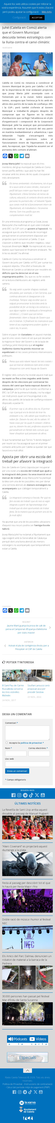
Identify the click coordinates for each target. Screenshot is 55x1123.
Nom (8, 748)
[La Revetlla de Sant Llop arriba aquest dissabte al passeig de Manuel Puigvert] (27, 828)
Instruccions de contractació (38, 1084)
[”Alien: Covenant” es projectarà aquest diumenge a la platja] (27, 864)
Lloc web (9, 758)
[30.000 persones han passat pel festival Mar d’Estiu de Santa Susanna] (27, 1014)
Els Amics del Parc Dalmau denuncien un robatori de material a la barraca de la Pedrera (26, 959)
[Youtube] (42, 795)
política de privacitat (32, 742)
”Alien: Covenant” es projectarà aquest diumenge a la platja (24, 848)
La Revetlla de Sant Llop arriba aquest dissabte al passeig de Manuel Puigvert (25, 811)
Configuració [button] (19, 17)
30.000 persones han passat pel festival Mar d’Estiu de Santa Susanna (25, 998)
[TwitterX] (37, 795)
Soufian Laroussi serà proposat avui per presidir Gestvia (38, 688)
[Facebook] (13, 795)
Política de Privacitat (12, 1084)
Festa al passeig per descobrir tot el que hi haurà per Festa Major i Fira (26, 884)
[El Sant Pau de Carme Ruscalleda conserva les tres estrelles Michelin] (14, 675)
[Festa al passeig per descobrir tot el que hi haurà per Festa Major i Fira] (27, 901)
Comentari (11, 722)
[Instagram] (19, 795)
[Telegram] (25, 795)
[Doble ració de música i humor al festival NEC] (27, 937)
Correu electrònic (38, 748)
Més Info (47, 11)
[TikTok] (31, 795)
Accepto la (26, 742)
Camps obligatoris (15, 779)
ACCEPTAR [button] (37, 17)
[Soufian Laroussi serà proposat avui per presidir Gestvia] (40, 675)
